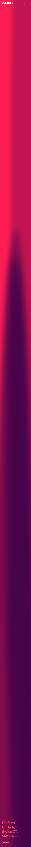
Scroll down (6, 842)
